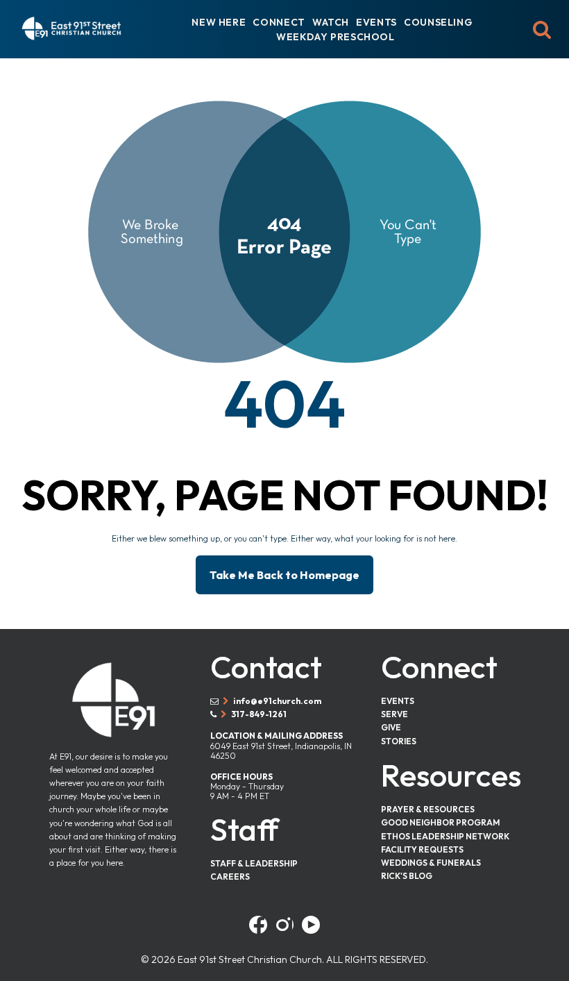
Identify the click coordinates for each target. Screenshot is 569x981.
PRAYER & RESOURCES (428, 809)
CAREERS (230, 876)
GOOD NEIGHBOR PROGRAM (440, 822)
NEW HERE (219, 22)
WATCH (330, 22)
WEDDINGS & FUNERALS (431, 862)
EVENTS (376, 22)
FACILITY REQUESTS (422, 849)
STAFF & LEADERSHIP (254, 863)
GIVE (391, 727)
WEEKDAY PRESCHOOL (335, 37)
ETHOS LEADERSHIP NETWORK (445, 836)
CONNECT (279, 22)
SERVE (394, 714)
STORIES (398, 741)
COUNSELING (438, 22)
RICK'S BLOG (406, 876)
